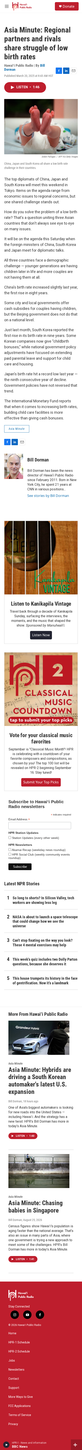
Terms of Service (19, 1415)
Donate (68, 6)
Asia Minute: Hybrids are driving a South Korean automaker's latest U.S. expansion (39, 1080)
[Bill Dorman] (13, 466)
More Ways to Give (20, 1396)
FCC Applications (19, 1406)
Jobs (11, 1360)
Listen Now (41, 635)
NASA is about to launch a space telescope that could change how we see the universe (45, 921)
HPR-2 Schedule (19, 1351)
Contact (13, 1378)
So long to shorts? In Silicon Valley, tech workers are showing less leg (43, 900)
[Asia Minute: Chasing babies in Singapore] (38, 1171)
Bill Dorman (38, 460)
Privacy (13, 1424)
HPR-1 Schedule (19, 1342)
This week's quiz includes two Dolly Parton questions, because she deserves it (45, 961)
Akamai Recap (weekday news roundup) (38, 850)
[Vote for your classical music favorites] (41, 689)
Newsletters (16, 1369)
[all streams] (76, 1444)
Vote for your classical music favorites (40, 738)
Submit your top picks (41, 782)
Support (13, 1387)
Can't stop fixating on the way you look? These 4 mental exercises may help (43, 942)
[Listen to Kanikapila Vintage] (41, 557)
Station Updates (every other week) (35, 838)
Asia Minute (17, 428)
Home (12, 1333)
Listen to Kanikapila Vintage (41, 604)
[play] (6, 1445)
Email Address (19, 819)
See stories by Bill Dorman (48, 495)
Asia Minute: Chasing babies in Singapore (35, 1206)
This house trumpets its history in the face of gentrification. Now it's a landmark (45, 980)
